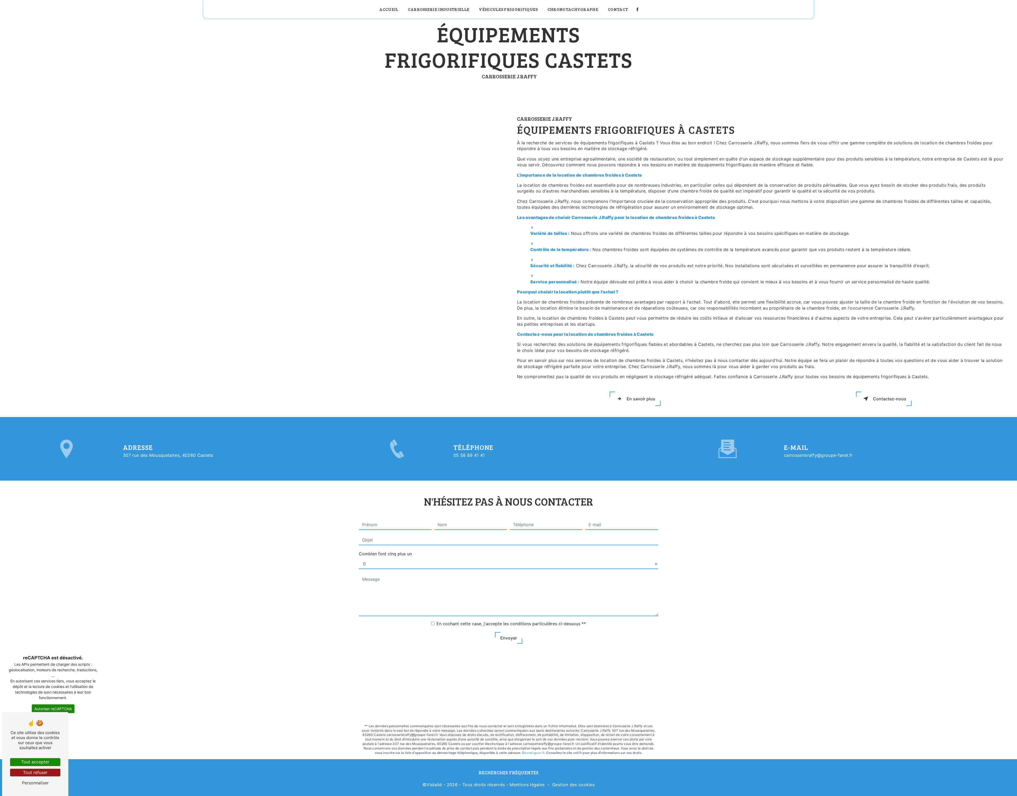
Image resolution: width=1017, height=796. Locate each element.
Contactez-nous (889, 398)
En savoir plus (641, 398)
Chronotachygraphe (572, 9)
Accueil (388, 9)
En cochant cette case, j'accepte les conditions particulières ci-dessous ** (511, 623)
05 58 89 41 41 (469, 455)
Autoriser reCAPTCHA (53, 708)
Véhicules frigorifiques (508, 9)
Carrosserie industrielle (439, 9)
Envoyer (508, 638)
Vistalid (434, 784)
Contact (618, 9)
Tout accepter (35, 761)
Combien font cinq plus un (385, 553)
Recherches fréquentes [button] (508, 772)
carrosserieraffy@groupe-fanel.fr (818, 455)
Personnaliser (35, 782)
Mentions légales (527, 784)
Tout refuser (35, 772)
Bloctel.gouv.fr (533, 753)
